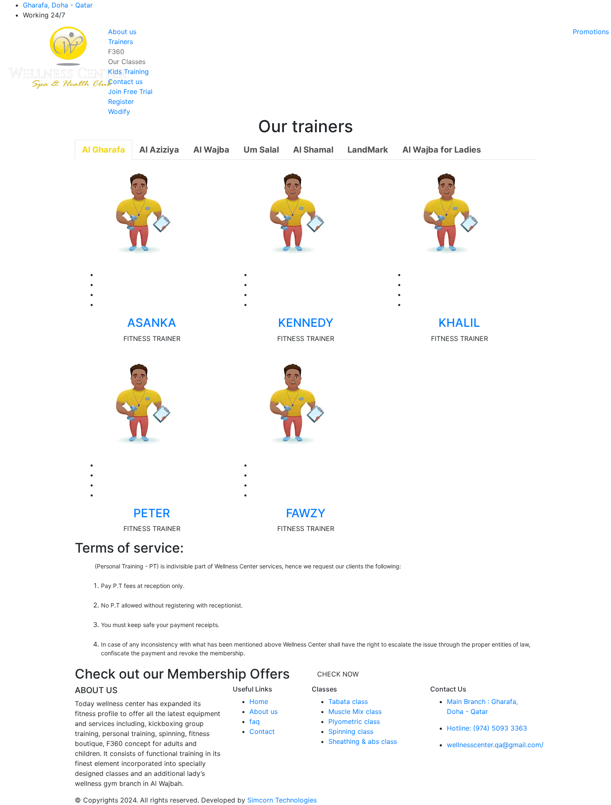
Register (121, 101)
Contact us (125, 81)
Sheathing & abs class (362, 741)
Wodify (119, 111)
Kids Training (128, 71)
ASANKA (151, 323)
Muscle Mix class (355, 711)
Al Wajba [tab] (211, 150)
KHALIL (459, 323)
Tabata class (348, 701)
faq (254, 721)
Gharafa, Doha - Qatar (58, 5)
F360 (116, 51)
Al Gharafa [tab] (103, 150)
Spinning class (350, 731)
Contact (262, 731)
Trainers (120, 41)
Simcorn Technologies (282, 800)
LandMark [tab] (367, 150)
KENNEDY (305, 323)
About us (122, 31)
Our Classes (126, 61)
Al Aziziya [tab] (159, 150)
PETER (151, 513)
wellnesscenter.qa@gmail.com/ (495, 745)
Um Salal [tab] (261, 150)
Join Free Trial (130, 91)
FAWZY (305, 513)
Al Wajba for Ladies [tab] (441, 150)
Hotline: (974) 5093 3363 (487, 728)
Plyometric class (354, 721)
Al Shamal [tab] (313, 150)
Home (258, 701)
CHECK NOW (338, 674)
